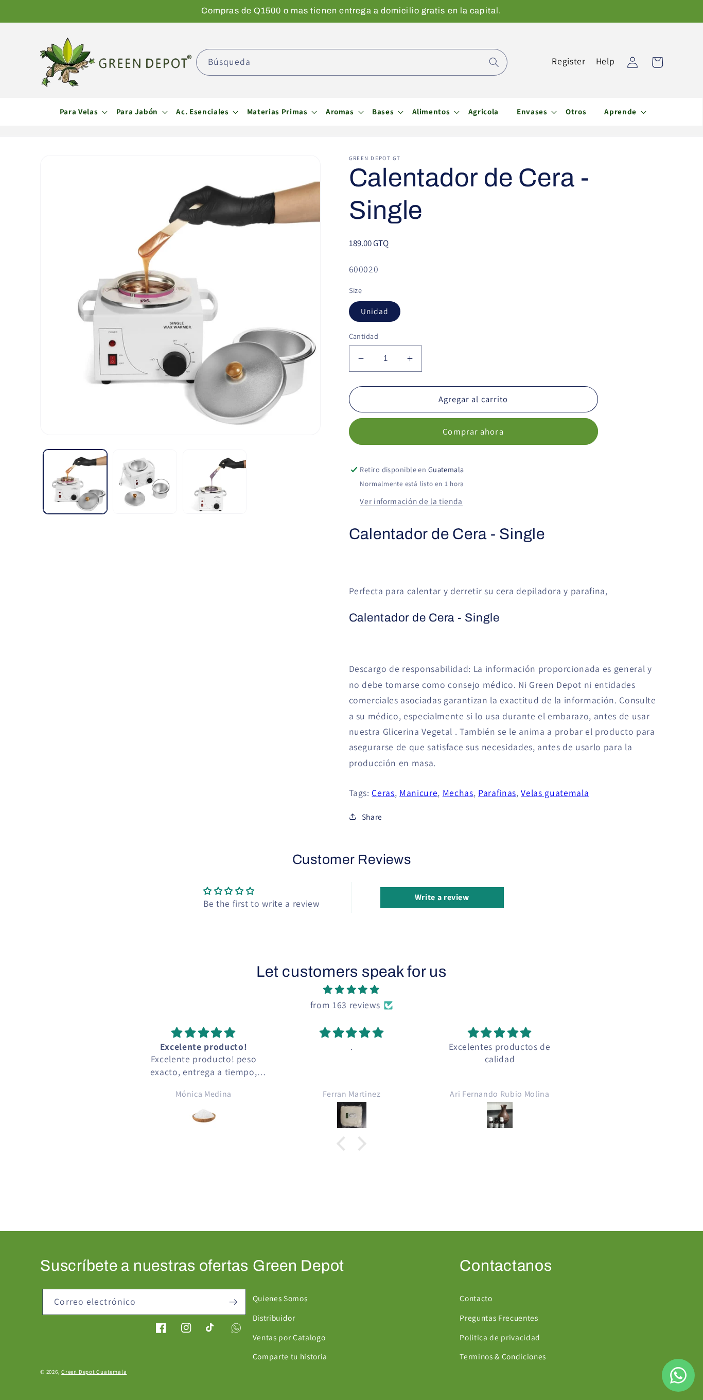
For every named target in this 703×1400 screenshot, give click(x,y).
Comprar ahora (473, 431)
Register (568, 61)
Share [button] (372, 816)
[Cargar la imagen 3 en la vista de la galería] (215, 482)
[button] (78, 112)
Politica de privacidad (500, 1337)
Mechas (458, 793)
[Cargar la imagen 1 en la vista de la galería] (75, 482)
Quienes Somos (280, 1298)
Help (605, 61)
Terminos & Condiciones (503, 1356)
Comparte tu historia (290, 1356)
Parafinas (497, 793)
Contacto (476, 1298)
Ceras (383, 793)
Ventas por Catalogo (289, 1337)
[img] (351, 989)
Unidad (375, 311)
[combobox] (352, 62)
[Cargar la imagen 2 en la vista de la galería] (145, 482)
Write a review (442, 897)
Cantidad (364, 336)
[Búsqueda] (494, 61)
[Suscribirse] (233, 1302)
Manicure (418, 793)
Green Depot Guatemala (94, 1371)
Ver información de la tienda (411, 501)
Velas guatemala (555, 793)
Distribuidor (274, 1317)
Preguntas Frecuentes (499, 1317)
